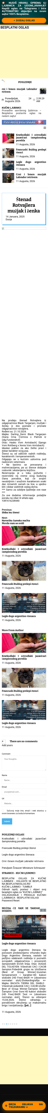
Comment (6, 754)
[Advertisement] (24, 54)
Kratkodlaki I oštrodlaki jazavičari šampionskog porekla (31, 137)
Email (4, 787)
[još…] (27, 1005)
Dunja (9, 219)
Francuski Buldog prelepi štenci (31, 151)
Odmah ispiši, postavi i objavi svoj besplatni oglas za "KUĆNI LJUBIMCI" (24, 891)
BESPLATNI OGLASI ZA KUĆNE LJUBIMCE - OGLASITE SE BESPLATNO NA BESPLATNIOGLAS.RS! (24, 881)
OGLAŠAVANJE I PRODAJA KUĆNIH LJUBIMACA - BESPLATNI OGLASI (24, 896)
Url (3, 799)
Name (4, 775)
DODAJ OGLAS (25, 20)
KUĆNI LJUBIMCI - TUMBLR (17, 886)
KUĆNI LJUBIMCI (11, 107)
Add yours (7, 745)
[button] (41, 910)
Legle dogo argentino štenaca (31, 163)
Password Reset (11, 900)
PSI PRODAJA (13, 935)
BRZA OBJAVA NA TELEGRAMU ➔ (26, 1106)
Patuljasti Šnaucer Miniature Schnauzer (23, 867)
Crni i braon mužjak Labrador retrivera (31, 176)
